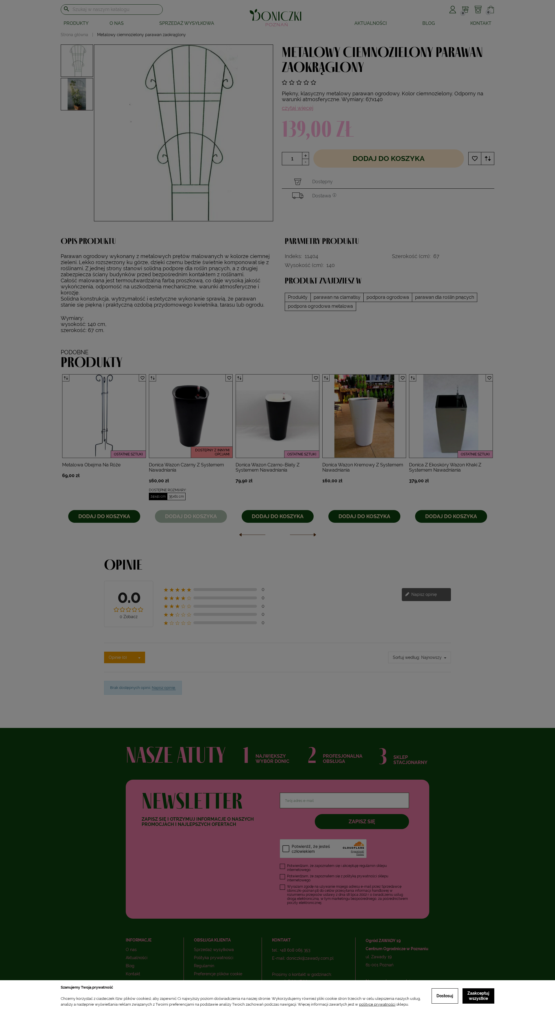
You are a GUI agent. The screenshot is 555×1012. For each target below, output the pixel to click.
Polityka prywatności (213, 957)
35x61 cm (176, 496)
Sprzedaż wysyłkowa (186, 23)
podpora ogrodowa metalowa (320, 306)
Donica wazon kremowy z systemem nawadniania (362, 467)
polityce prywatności (377, 1004)
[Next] (303, 536)
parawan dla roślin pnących (444, 297)
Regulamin (204, 965)
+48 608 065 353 (295, 950)
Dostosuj (444, 996)
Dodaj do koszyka (389, 158)
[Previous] (252, 536)
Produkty (298, 297)
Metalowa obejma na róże (91, 465)
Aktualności (370, 23)
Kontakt (480, 23)
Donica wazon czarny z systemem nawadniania (186, 467)
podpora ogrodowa (388, 297)
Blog (428, 23)
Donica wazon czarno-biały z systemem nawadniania (267, 467)
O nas (117, 23)
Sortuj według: (406, 657)
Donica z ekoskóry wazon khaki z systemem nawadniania (445, 467)
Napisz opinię (423, 594)
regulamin (367, 866)
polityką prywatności (360, 876)
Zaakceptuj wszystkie (478, 996)
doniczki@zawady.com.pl (310, 958)
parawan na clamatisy (337, 297)
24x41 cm (158, 496)
